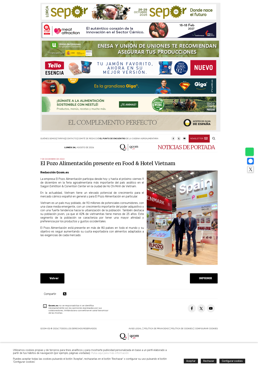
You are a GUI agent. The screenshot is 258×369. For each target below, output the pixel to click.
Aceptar (191, 361)
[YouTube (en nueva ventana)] (184, 138)
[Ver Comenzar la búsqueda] (214, 139)
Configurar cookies (206, 328)
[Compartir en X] (250, 169)
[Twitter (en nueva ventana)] (179, 138)
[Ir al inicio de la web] (129, 149)
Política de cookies (182, 328)
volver (53, 278)
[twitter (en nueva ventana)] (64, 294)
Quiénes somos (48, 138)
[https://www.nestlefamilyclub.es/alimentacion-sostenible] (129, 104)
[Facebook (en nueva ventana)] (173, 138)
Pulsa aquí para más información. (110, 353)
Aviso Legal (135, 328)
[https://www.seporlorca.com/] (129, 12)
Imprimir (205, 278)
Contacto (71, 138)
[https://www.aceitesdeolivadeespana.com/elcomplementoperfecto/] (129, 122)
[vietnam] (182, 264)
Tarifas (61, 138)
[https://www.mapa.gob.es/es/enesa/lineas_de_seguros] (130, 49)
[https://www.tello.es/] (129, 68)
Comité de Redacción (89, 138)
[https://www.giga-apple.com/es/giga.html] (129, 86)
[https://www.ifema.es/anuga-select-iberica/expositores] (129, 30)
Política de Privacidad (156, 328)
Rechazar (208, 361)
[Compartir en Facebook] (250, 161)
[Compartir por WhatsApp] (249, 152)
